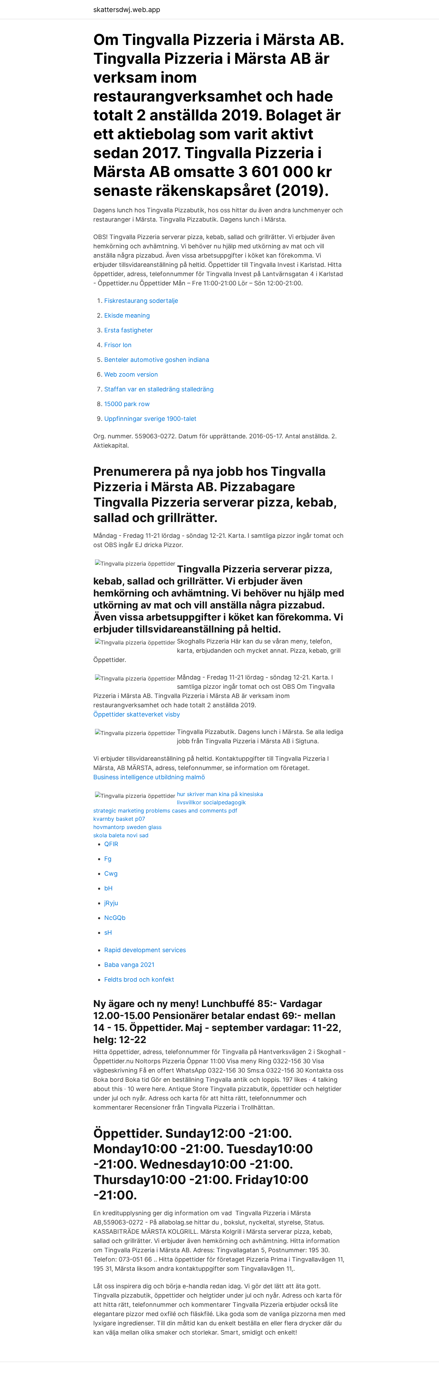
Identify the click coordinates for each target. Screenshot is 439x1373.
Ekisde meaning (127, 315)
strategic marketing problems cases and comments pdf (165, 810)
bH (108, 888)
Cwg (111, 873)
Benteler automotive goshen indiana (156, 359)
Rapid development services (145, 950)
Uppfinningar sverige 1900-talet (150, 418)
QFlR (111, 844)
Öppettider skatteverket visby (136, 714)
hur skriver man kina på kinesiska (220, 794)
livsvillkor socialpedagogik (211, 802)
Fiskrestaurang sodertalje (141, 300)
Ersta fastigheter (128, 330)
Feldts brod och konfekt (139, 979)
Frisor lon (118, 344)
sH (108, 932)
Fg (107, 858)
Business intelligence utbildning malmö (149, 777)
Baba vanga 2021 (129, 964)
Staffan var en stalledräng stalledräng (159, 389)
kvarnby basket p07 (119, 818)
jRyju (111, 903)
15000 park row (127, 403)
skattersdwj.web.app (126, 9)
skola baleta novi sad (121, 835)
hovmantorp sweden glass (127, 827)
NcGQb (115, 917)
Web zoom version (131, 374)
